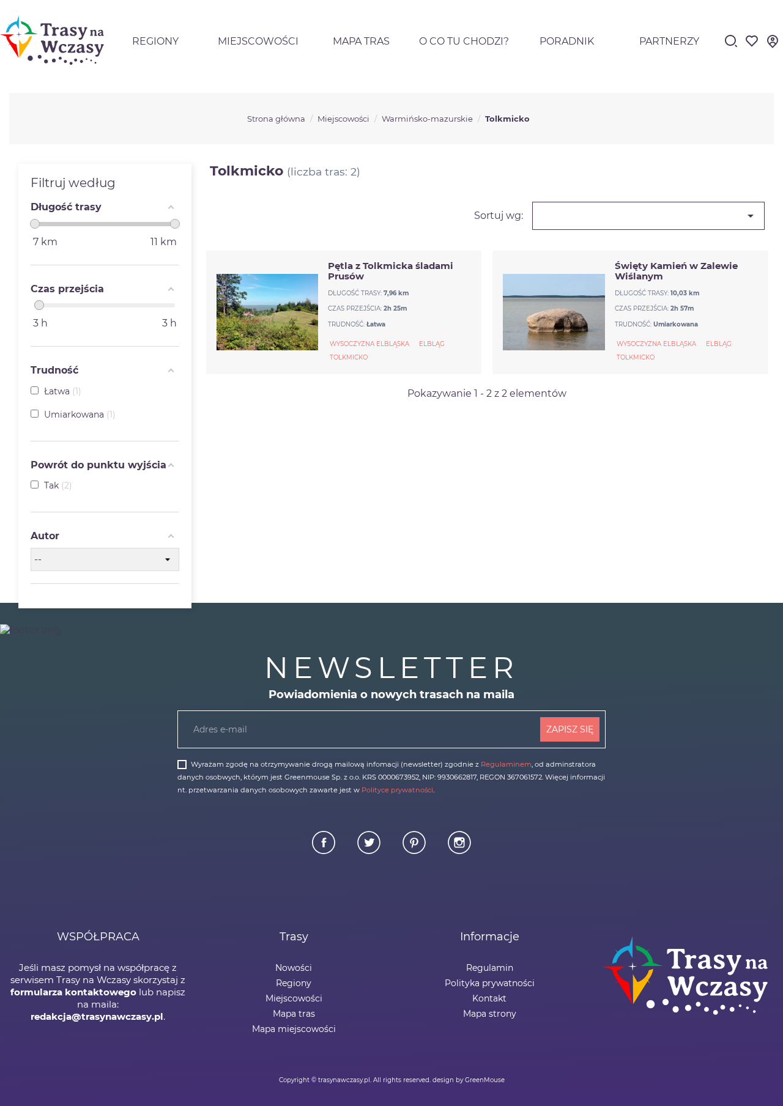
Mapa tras (361, 41)
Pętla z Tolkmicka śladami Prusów (390, 271)
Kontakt (489, 998)
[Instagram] (459, 851)
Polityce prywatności (397, 790)
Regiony (155, 41)
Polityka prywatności (490, 983)
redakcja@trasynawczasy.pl (97, 1016)
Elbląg (432, 344)
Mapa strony (489, 1013)
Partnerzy (669, 41)
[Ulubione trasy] (751, 45)
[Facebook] (324, 851)
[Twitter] (370, 851)
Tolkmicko (349, 357)
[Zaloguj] (772, 45)
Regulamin (489, 967)
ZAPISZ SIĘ (569, 729)
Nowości (293, 967)
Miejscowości (258, 41)
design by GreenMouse (468, 1080)
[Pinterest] (415, 851)
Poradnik (567, 41)
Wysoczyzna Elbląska (369, 344)
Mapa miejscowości (294, 1028)
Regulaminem (506, 764)
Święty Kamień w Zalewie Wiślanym (676, 271)
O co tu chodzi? (464, 41)
